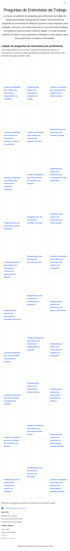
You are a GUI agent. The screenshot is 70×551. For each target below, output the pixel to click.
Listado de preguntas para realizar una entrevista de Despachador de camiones (35, 344)
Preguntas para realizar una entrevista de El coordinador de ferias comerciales (58, 175)
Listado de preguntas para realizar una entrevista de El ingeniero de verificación (58, 262)
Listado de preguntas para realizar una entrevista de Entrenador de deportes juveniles (58, 485)
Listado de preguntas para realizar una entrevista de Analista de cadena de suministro (12, 138)
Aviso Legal (5, 529)
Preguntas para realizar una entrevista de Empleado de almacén (56, 395)
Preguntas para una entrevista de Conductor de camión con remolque (11, 485)
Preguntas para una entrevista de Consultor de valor (34, 259)
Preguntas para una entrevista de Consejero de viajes (34, 220)
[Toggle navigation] (64, 3)
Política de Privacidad (8, 532)
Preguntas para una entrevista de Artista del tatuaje (12, 226)
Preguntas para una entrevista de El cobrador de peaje (57, 132)
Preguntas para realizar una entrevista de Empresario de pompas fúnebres (57, 440)
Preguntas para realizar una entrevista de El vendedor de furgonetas (56, 350)
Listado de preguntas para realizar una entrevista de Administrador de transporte (12, 93)
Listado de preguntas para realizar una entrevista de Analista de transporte (12, 183)
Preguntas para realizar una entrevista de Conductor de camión (33, 93)
